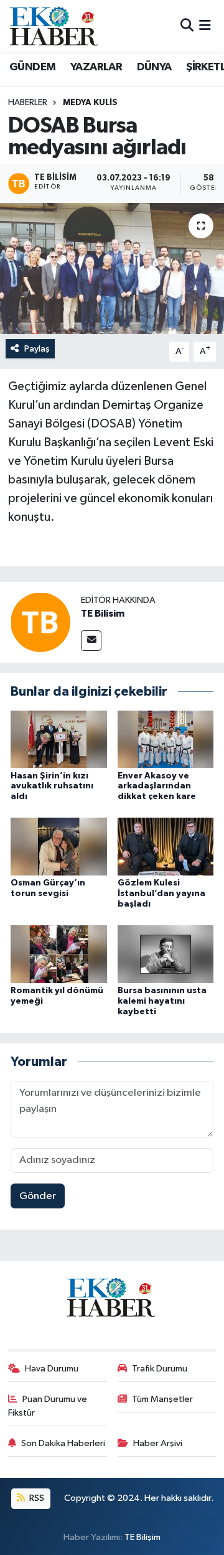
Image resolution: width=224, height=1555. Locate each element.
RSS (35, 1498)
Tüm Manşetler (162, 1399)
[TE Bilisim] (40, 622)
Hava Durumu (51, 1368)
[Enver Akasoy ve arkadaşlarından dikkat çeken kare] (166, 739)
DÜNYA (154, 67)
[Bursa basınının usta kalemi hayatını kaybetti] (166, 954)
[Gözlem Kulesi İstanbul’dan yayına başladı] (166, 846)
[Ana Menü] (205, 26)
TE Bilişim (142, 1537)
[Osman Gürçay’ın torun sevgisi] (59, 846)
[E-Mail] (91, 640)
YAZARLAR (96, 67)
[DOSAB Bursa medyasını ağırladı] (112, 268)
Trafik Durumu (159, 1368)
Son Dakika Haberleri (63, 1443)
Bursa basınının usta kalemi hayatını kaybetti (162, 1001)
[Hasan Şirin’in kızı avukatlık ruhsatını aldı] (59, 739)
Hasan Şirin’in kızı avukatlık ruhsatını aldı (52, 786)
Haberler (27, 102)
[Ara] (187, 26)
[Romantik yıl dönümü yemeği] (59, 954)
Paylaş (37, 348)
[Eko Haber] (54, 25)
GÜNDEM (32, 67)
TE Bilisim (102, 614)
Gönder (37, 1196)
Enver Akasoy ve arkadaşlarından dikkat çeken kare (157, 786)
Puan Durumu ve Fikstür (48, 1405)
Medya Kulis (90, 102)
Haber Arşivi (157, 1443)
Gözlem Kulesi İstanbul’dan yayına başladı (161, 893)
